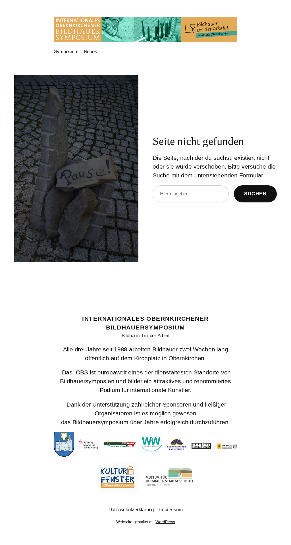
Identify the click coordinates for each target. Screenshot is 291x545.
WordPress (165, 521)
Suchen (255, 193)
